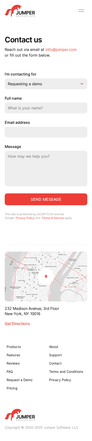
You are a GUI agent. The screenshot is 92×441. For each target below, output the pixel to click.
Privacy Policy (25, 218)
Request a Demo (19, 380)
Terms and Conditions (66, 372)
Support (55, 355)
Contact (55, 363)
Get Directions (17, 323)
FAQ (10, 372)
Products (14, 347)
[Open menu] (81, 11)
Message (13, 147)
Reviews (13, 363)
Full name (13, 98)
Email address (17, 122)
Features (13, 355)
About (54, 347)
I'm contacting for (20, 74)
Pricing (12, 388)
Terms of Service (53, 218)
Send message (46, 199)
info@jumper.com (61, 49)
